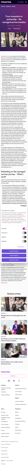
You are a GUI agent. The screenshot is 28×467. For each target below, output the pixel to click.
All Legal (3, 464)
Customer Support (19, 401)
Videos (16, 427)
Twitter (19, 380)
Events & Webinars (5, 427)
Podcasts (17, 424)
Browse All (17, 433)
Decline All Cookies (14, 260)
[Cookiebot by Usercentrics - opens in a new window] (20, 206)
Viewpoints (8, 6)
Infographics (18, 418)
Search (21, 2)
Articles (13, 6)
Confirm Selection (14, 255)
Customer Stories (5, 433)
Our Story (3, 412)
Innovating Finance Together (5, 418)
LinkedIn (8, 380)
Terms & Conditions (5, 444)
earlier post (6, 56)
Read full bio (4, 282)
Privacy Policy (4, 447)
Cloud (9, 28)
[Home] (6, 2)
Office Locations (5, 436)
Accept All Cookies (14, 251)
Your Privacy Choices (8, 460)
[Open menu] (26, 2)
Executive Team (5, 415)
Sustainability (4, 421)
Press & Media (4, 424)
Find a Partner (18, 391)
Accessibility (4, 450)
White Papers (18, 430)
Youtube (14, 380)
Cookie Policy (21, 216)
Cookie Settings (5, 457)
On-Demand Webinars (20, 421)
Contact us (13, 376)
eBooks (17, 415)
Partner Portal (18, 394)
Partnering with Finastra (20, 388)
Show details (21, 246)
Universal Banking (5, 395)
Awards (3, 430)
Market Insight (17, 28)
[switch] (24, 233)
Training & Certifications (20, 404)
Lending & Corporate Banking (6, 388)
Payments (3, 392)
